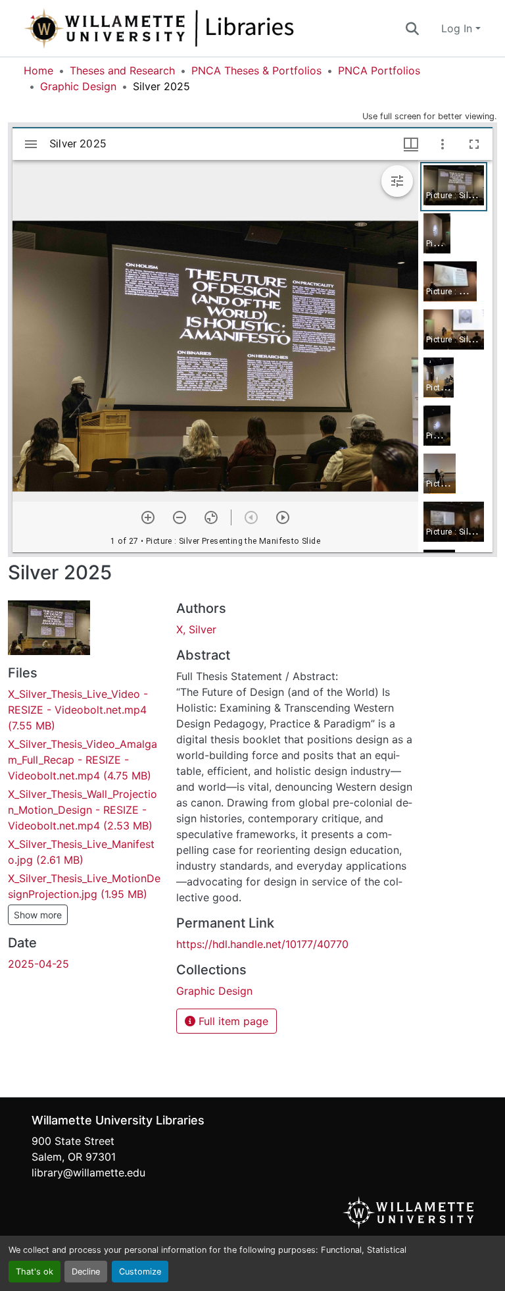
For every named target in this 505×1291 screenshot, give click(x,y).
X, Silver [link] (196, 629)
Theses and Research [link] (122, 70)
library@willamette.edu (88, 1172)
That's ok (34, 1272)
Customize (140, 1272)
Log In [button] (458, 28)
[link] (84, 709)
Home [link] (38, 70)
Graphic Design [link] (78, 86)
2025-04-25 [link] (38, 963)
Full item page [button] (231, 1021)
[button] (202, 28)
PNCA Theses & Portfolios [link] (256, 70)
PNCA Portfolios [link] (379, 70)
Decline (86, 1272)
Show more (38, 914)
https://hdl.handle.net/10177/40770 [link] (262, 944)
